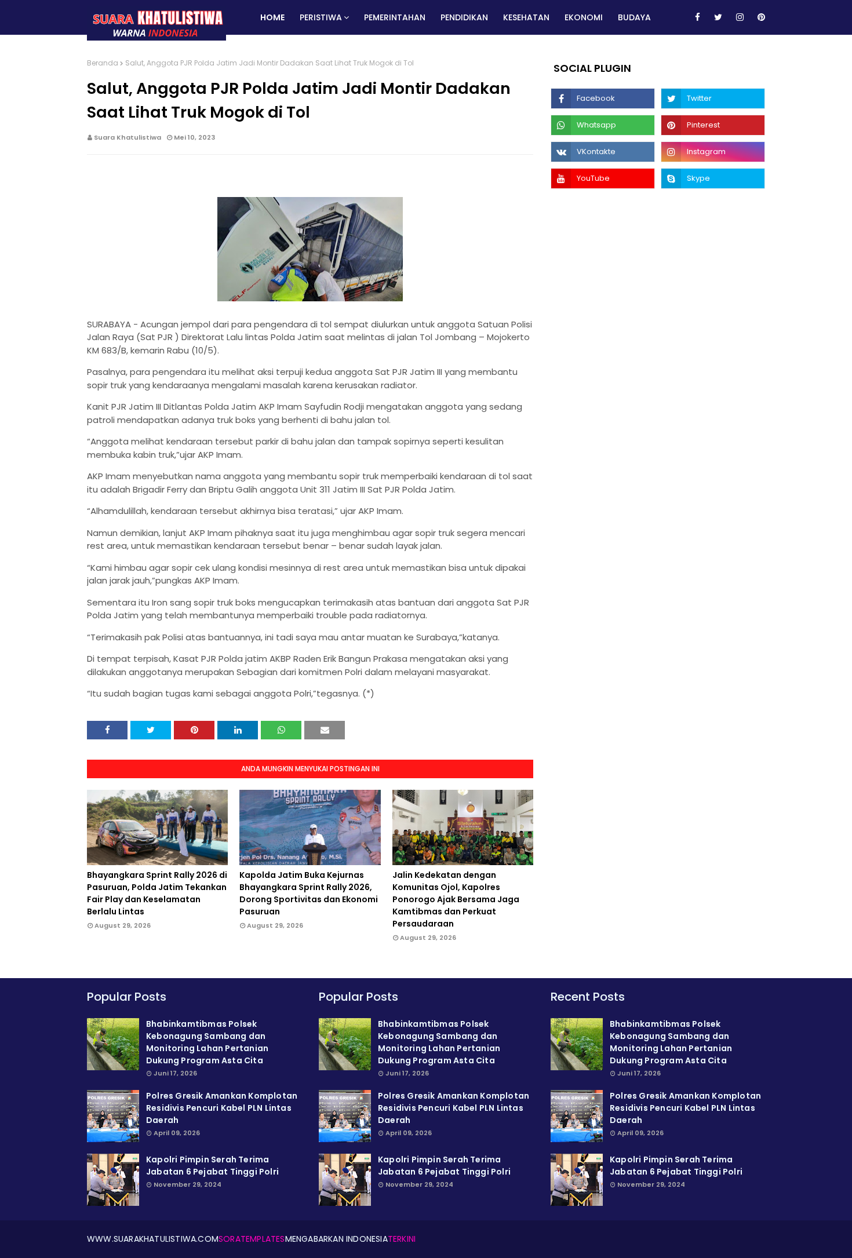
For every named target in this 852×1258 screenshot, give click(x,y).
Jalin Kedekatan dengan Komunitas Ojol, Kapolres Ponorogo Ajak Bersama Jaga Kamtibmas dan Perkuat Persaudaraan (455, 899)
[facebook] (697, 17)
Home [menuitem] (272, 17)
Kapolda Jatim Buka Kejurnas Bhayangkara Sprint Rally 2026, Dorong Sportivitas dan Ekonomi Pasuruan (308, 893)
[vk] (603, 151)
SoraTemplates (252, 1239)
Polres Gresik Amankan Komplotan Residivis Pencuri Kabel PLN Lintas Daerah (221, 1108)
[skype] (713, 178)
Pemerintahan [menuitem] (394, 17)
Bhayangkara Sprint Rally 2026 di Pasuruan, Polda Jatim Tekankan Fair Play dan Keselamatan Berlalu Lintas (157, 893)
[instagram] (740, 17)
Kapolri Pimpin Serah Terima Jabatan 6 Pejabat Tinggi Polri (212, 1165)
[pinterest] (759, 17)
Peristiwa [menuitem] (321, 17)
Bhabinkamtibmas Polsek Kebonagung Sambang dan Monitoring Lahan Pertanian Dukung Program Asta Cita (207, 1042)
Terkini (402, 1239)
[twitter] (718, 17)
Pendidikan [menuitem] (464, 17)
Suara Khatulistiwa (127, 137)
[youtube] (603, 178)
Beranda (102, 63)
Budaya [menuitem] (634, 17)
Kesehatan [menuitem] (526, 17)
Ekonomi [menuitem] (584, 17)
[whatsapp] (603, 125)
